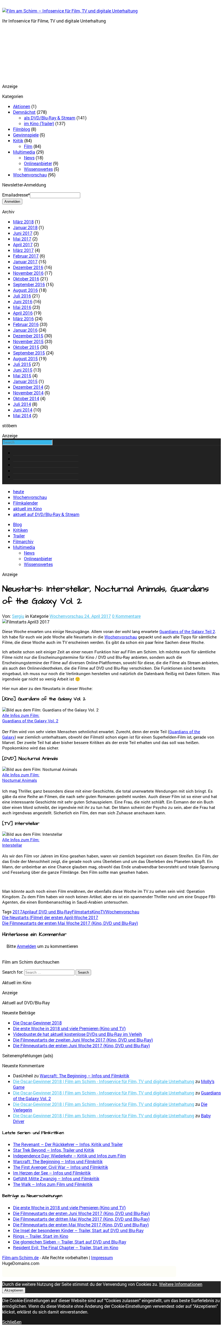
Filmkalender (25, 503)
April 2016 (23, 313)
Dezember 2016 (28, 267)
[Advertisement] (29, 55)
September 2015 (29, 353)
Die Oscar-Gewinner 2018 (37, 1023)
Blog (17, 524)
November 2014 (28, 392)
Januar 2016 (25, 330)
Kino (96, 912)
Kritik (18, 140)
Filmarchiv (23, 541)
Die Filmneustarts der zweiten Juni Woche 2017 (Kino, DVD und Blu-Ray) (83, 1040)
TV (103, 912)
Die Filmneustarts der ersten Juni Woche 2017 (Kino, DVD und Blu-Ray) (81, 1045)
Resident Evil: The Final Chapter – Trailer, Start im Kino (65, 1247)
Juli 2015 (22, 364)
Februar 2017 (26, 256)
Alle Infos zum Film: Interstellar (20, 842)
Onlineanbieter (38, 163)
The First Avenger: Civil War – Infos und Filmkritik (60, 1167)
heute (18, 491)
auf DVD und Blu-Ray (51, 912)
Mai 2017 (22, 239)
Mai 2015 (22, 375)
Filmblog (21, 129)
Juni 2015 (22, 370)
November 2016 (28, 273)
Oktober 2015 (26, 347)
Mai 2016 (22, 307)
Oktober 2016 (26, 278)
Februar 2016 (26, 324)
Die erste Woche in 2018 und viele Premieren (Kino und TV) (69, 1028)
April (26, 912)
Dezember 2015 (28, 335)
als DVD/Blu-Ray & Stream (49, 118)
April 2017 (23, 244)
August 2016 (25, 290)
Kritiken (20, 530)
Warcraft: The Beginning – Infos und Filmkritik (84, 1075)
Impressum (102, 1257)
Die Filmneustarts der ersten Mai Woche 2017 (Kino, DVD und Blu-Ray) (81, 1224)
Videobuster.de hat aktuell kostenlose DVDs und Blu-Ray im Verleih (77, 1034)
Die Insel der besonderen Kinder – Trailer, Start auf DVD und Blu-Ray (78, 1230)
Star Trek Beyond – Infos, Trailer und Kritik (53, 1150)
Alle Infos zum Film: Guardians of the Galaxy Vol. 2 (30, 718)
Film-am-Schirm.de (20, 1257)
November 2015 (28, 341)
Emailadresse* (16, 195)
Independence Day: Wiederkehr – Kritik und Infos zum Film (69, 1156)
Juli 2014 (22, 404)
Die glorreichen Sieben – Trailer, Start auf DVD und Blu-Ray (69, 1242)
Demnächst (24, 112)
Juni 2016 (22, 301)
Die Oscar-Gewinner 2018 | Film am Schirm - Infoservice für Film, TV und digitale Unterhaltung (103, 1081)
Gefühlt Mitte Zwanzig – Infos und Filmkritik (56, 1178)
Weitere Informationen (180, 1284)
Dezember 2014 (28, 387)
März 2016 (23, 318)
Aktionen (21, 106)
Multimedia (24, 152)
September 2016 (29, 284)
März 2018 (23, 221)
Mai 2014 (22, 415)
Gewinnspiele (26, 135)
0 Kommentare (126, 616)
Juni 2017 (22, 233)
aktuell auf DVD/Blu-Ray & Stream (46, 514)
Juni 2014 (22, 410)
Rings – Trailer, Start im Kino (40, 1236)
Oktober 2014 (26, 398)
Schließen (11, 1322)
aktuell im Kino (27, 508)
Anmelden (26, 946)
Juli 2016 (22, 296)
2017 (17, 912)
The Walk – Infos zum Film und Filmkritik (52, 1184)
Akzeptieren (13, 1290)
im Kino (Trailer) (39, 123)
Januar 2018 (25, 227)
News (29, 157)
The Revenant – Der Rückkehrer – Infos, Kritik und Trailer (68, 1144)
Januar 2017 (25, 261)
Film (28, 146)
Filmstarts (82, 912)
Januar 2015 (25, 381)
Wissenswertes (38, 169)
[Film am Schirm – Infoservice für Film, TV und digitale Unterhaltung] (70, 11)
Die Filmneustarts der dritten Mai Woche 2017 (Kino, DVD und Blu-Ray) (81, 1219)
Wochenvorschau (30, 175)
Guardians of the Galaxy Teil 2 (187, 631)
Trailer (19, 536)
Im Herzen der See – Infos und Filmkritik (52, 1173)
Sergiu (18, 616)
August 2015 (25, 358)
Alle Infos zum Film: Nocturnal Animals (20, 777)
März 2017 (23, 250)
